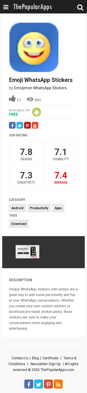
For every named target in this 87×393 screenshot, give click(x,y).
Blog (35, 358)
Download (18, 224)
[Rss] (58, 384)
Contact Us (20, 358)
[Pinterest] (48, 384)
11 (19, 100)
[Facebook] (28, 384)
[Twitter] (38, 384)
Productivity (39, 208)
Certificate (50, 358)
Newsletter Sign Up (45, 364)
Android (17, 208)
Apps (58, 208)
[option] (27, 252)
